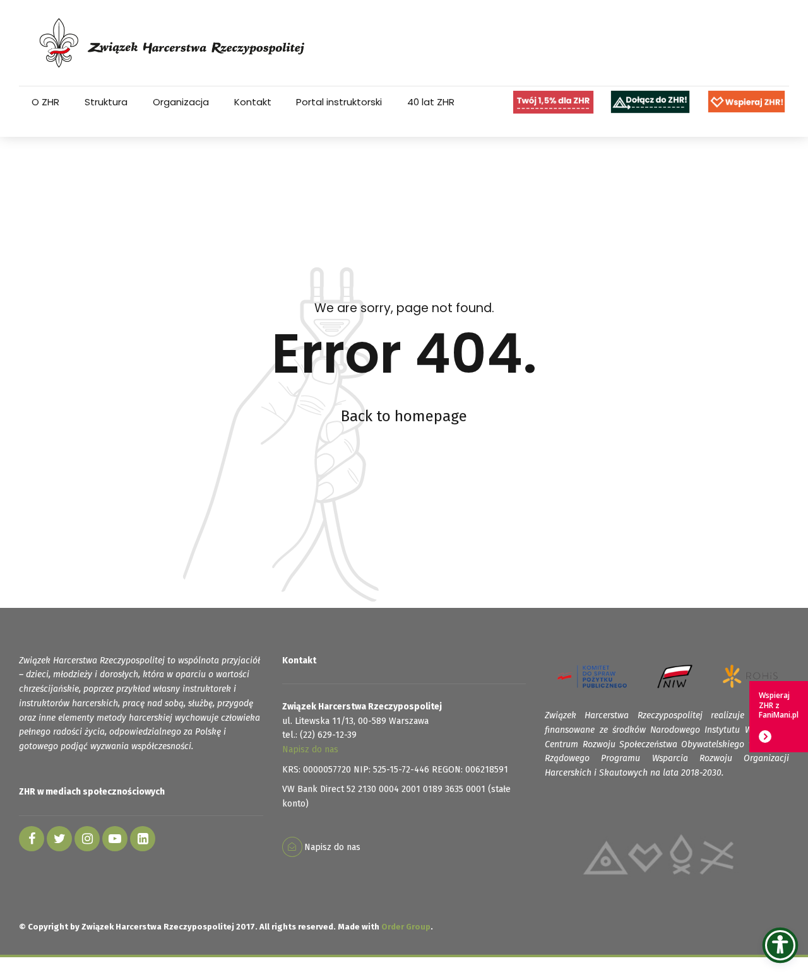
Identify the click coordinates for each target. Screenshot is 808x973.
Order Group (406, 926)
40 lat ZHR (430, 101)
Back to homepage (404, 416)
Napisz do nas (310, 749)
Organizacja (181, 101)
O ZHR (45, 101)
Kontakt (252, 101)
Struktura (106, 101)
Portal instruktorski (339, 101)
